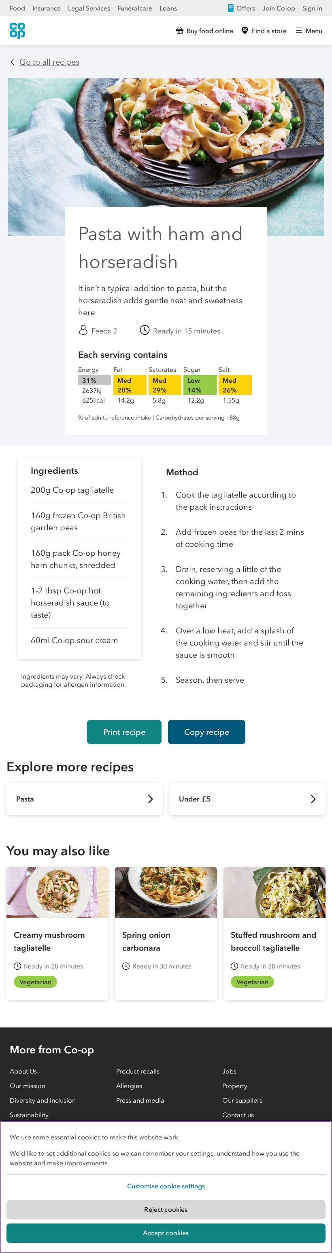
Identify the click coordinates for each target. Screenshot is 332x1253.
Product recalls (138, 1071)
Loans (168, 8)
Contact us (238, 1115)
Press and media (140, 1100)
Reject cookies (165, 1209)
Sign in (312, 8)
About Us (23, 1071)
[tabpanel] (79, 582)
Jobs (229, 1071)
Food (17, 8)
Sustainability (29, 1115)
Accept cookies (166, 1233)
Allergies (129, 1086)
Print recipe (124, 732)
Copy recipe (206, 732)
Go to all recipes (49, 62)
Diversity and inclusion (43, 1100)
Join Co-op (278, 8)
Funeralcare (134, 8)
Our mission (27, 1086)
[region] (166, 1187)
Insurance (46, 8)
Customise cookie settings (166, 1186)
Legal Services (89, 8)
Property (234, 1086)
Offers (245, 8)
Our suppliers (242, 1100)
